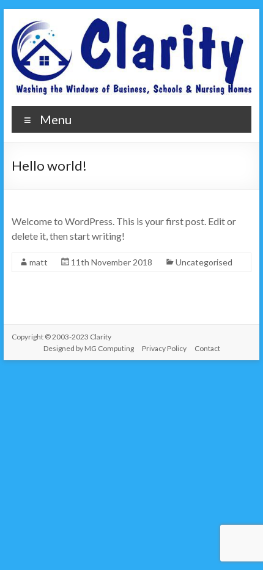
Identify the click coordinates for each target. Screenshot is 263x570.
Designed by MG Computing (88, 348)
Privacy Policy (164, 348)
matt (38, 262)
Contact (207, 348)
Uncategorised (204, 262)
